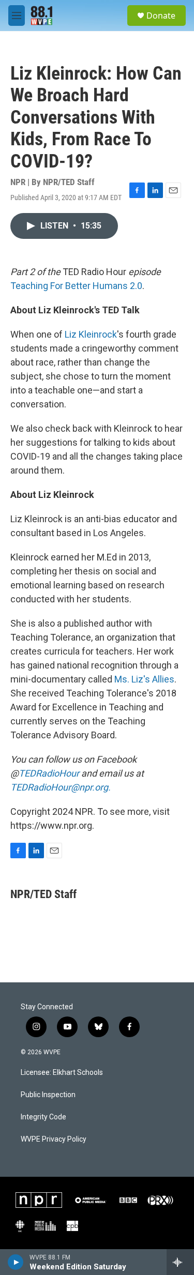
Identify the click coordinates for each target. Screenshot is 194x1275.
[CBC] (20, 1226)
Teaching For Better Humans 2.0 (76, 285)
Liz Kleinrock (91, 334)
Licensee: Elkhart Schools (62, 1072)
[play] (15, 1262)
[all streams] (180, 1262)
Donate (160, 15)
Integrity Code (43, 1117)
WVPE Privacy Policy (53, 1139)
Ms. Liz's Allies (144, 679)
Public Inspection (48, 1095)
